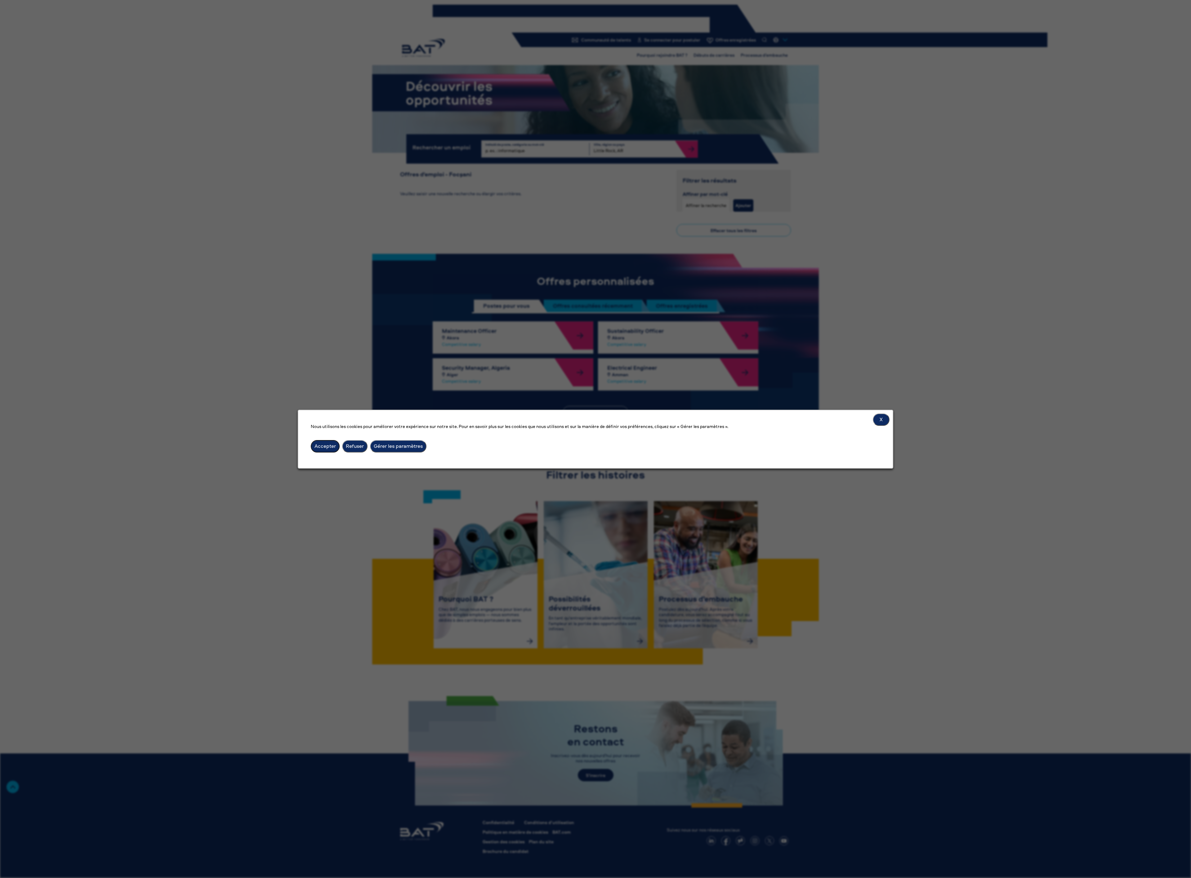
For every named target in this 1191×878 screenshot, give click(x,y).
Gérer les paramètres (398, 446)
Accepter (325, 446)
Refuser (355, 446)
